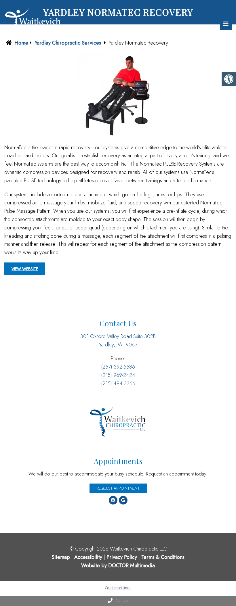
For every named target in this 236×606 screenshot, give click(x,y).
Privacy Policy (122, 557)
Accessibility (88, 557)
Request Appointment (118, 488)
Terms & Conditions (162, 557)
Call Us (121, 600)
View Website (25, 269)
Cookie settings (118, 587)
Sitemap (61, 557)
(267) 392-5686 (118, 367)
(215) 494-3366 (118, 383)
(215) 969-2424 (118, 375)
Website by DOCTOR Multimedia (118, 565)
